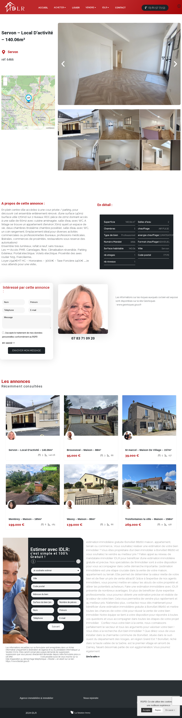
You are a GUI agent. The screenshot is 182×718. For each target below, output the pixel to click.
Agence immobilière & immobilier (36, 698)
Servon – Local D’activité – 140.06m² (31, 450)
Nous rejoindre (90, 698)
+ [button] (5, 79)
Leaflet (21, 127)
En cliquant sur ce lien (26, 656)
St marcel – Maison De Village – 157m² (148, 450)
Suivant (56, 626)
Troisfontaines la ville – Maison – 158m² (149, 519)
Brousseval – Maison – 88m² (84, 450)
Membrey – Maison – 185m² (25, 519)
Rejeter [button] (158, 710)
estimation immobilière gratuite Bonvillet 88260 (109, 539)
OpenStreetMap (37, 127)
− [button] (5, 83)
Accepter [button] (146, 710)
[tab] (43, 8)
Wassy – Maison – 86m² (81, 519)
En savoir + (170, 710)
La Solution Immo (82, 713)
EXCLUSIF (50, 468)
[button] (155, 8)
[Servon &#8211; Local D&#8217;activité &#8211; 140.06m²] (28, 98)
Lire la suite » (93, 656)
